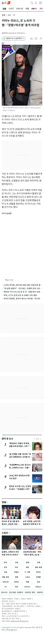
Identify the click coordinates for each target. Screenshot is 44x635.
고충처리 (40, 592)
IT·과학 (27, 572)
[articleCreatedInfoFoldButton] (26, 33)
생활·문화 (5, 577)
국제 (38, 562)
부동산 (16, 572)
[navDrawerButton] (40, 3)
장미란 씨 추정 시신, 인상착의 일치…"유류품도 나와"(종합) (20, 489)
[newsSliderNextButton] (40, 439)
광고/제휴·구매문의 (16, 592)
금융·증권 (38, 567)
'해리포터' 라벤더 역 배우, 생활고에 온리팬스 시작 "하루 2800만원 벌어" (20, 446)
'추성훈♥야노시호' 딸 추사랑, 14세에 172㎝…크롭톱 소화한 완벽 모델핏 (20, 468)
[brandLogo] (6, 2)
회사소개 (4, 592)
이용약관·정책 (30, 592)
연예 (3, 15)
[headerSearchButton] (32, 2)
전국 (5, 567)
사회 (16, 562)
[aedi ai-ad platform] (12, 46)
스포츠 (5, 532)
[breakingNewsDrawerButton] (36, 2)
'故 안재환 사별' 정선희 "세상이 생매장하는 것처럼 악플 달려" (20, 457)
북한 (27, 567)
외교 (16, 567)
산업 (5, 572)
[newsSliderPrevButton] (34, 439)
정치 (5, 562)
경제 (27, 562)
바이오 (38, 572)
